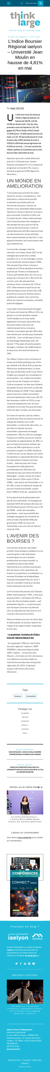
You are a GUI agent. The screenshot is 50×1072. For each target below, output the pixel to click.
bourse (18, 696)
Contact (27, 1060)
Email (25, 733)
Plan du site (14, 1060)
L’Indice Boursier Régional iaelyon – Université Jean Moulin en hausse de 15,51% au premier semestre (25, 768)
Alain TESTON (17, 108)
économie (31, 696)
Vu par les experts (17, 37)
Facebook (25, 713)
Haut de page (24, 1066)
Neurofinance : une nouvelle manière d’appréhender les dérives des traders (25, 752)
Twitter (25, 717)
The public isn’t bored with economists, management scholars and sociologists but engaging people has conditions (25, 1009)
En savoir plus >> (32, 955)
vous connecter (24, 837)
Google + (25, 725)
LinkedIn (25, 729)
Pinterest (25, 721)
